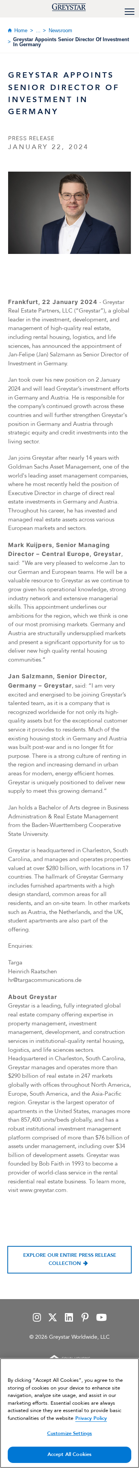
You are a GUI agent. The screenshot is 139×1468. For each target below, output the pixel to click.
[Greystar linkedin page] (68, 1318)
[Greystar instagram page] (36, 1318)
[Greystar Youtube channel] (101, 1318)
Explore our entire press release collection (69, 1259)
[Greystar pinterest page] (85, 1318)
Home (20, 30)
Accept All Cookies (69, 1454)
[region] (69, 1413)
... (38, 30)
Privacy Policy (91, 1418)
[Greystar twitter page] (53, 1318)
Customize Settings (69, 1433)
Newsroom (60, 30)
